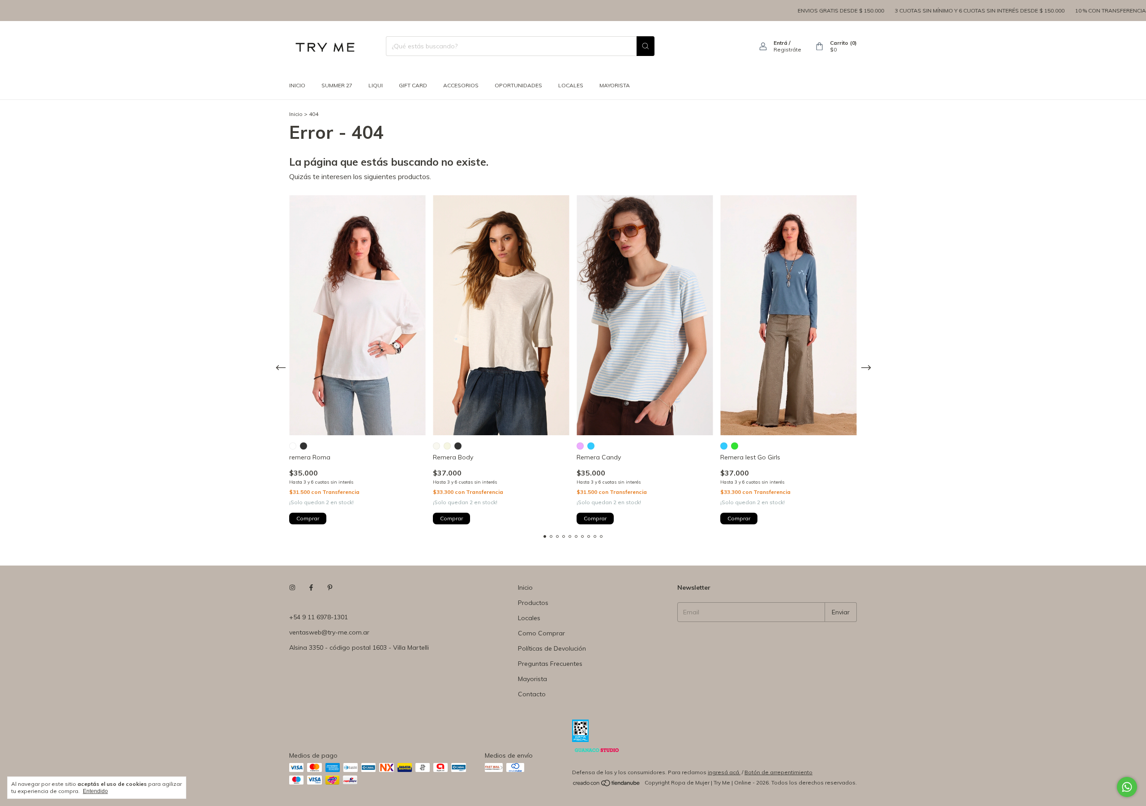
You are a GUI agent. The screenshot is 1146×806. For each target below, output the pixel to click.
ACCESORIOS (461, 85)
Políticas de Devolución (552, 648)
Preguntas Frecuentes (550, 664)
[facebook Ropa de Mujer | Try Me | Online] (311, 587)
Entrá (780, 42)
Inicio (297, 85)
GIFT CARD (413, 85)
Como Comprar (541, 633)
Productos (533, 603)
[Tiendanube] (606, 784)
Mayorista (532, 679)
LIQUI (375, 85)
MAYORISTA (614, 85)
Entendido (95, 791)
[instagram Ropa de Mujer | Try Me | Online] (292, 587)
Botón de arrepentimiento (778, 772)
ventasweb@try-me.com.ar (329, 632)
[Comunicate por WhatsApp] (1127, 787)
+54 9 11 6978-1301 (318, 617)
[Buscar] (645, 46)
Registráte (787, 49)
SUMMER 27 (336, 85)
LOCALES (570, 85)
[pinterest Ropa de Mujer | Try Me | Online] (330, 587)
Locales (529, 618)
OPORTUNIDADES (518, 85)
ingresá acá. (724, 772)
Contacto (532, 694)
